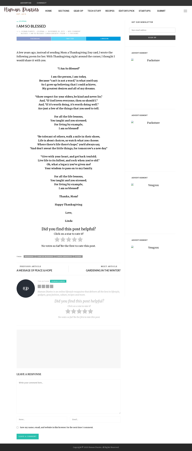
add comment (74, 31)
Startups (145, 11)
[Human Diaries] (21, 10)
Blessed (24, 33)
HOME (48, 11)
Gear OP (78, 11)
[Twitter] (175, 11)
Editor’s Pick (126, 11)
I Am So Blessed (37, 33)
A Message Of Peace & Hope (34, 270)
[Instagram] (178, 11)
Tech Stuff (94, 11)
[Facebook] (171, 11)
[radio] (57, 240)
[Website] (39, 286)
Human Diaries (28, 31)
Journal (23, 21)
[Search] (172, 3)
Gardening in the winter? (103, 270)
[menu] (185, 11)
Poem (62, 33)
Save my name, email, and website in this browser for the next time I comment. (56, 427)
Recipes (109, 11)
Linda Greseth (52, 33)
